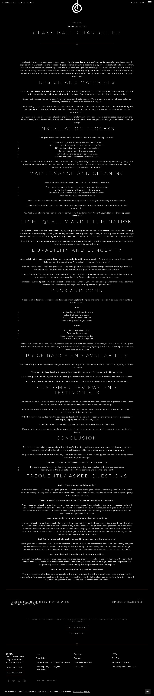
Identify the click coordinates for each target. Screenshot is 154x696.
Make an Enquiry (14, 673)
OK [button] (147, 692)
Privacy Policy (40, 680)
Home (39, 654)
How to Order (80, 667)
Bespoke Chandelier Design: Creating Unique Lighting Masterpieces (39, 603)
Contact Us (9, 3)
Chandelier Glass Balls (127, 602)
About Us (78, 654)
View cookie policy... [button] (81, 692)
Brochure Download (121, 662)
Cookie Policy (51, 680)
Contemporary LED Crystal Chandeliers (48, 668)
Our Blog (77, 23)
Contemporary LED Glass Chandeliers (53, 662)
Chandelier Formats (83, 662)
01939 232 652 (26, 3)
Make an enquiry (77, 627)
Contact (77, 658)
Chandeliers (41, 658)
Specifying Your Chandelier (124, 667)
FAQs (114, 654)
